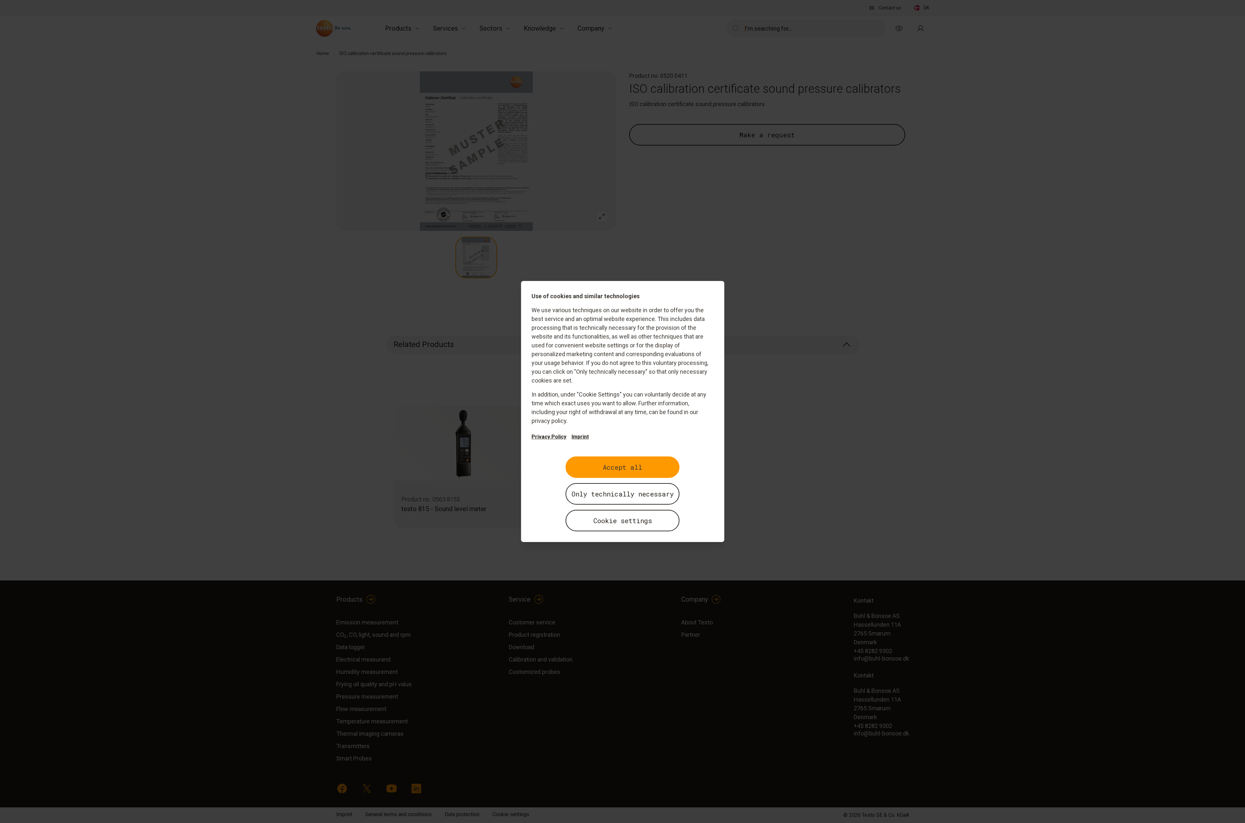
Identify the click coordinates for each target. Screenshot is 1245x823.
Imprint (580, 437)
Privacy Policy (549, 437)
